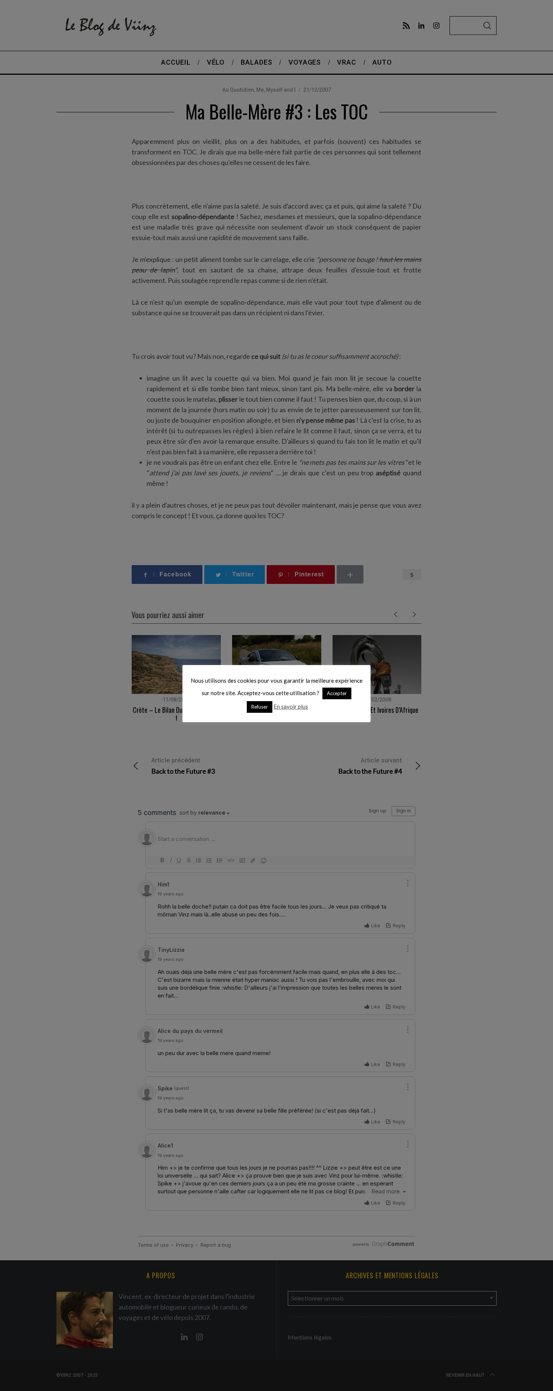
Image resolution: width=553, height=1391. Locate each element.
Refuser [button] (259, 707)
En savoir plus (290, 706)
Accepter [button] (337, 693)
